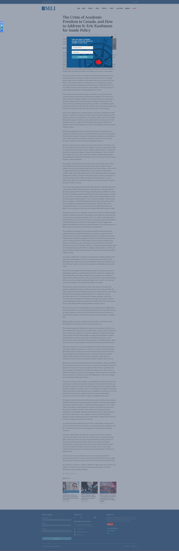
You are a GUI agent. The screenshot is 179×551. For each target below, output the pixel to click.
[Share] (1, 31)
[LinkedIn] (1, 28)
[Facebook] (1, 22)
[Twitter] (1, 25)
